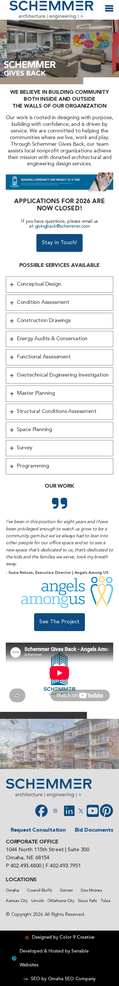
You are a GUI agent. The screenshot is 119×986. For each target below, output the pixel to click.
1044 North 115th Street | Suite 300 (47, 850)
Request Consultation (38, 830)
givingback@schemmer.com (62, 226)
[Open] (109, 10)
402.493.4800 (26, 866)
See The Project (59, 622)
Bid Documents (94, 830)
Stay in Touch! (59, 243)
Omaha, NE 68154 (27, 858)
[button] (59, 284)
